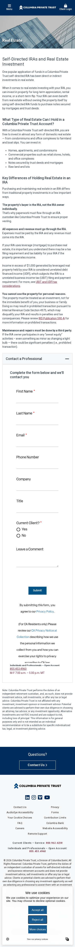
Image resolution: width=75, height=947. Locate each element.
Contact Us (36, 765)
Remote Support (37, 833)
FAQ (20, 823)
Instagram (34, 797)
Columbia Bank (55, 823)
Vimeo (40, 797)
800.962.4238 (54, 842)
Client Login (65, 9)
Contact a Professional (24, 359)
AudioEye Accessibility (20, 812)
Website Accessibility (55, 828)
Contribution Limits (55, 817)
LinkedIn (27, 797)
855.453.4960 (18, 668)
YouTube (47, 797)
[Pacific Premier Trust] (37, 7)
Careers (19, 828)
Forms (55, 812)
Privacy (55, 807)
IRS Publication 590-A (52, 318)
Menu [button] (9, 9)
